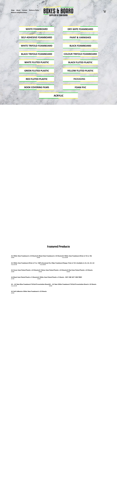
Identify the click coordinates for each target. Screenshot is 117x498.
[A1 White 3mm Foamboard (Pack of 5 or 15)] (25, 260)
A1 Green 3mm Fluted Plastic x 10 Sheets (25, 270)
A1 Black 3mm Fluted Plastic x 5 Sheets (24, 277)
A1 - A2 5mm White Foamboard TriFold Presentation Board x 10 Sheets (72, 284)
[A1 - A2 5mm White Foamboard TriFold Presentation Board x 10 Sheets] (72, 281)
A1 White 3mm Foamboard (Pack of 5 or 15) (25, 263)
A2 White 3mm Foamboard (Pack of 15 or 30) (77, 256)
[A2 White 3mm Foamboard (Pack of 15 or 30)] (77, 253)
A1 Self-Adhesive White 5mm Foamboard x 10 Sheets (29, 291)
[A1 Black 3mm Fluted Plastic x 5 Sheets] (24, 274)
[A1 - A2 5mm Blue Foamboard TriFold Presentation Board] (30, 281)
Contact (24, 10)
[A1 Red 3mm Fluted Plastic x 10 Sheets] (80, 267)
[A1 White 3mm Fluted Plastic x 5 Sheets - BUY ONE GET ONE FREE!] (59, 274)
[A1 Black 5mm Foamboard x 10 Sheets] (49, 253)
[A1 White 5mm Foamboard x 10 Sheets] (24, 253)
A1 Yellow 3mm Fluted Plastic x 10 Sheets (53, 270)
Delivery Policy (34, 10)
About (18, 10)
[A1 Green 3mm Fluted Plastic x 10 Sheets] (25, 267)
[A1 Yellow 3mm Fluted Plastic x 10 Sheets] (53, 267)
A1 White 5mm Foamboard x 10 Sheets (24, 256)
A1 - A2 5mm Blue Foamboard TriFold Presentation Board (30, 284)
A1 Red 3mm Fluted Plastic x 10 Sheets (80, 270)
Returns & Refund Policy (19, 12)
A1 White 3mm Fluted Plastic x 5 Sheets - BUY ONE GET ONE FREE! (59, 277)
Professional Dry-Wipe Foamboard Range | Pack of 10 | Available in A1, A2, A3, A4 (67, 263)
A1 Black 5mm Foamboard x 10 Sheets (49, 256)
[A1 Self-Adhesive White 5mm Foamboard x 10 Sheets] (29, 289)
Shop (12, 10)
